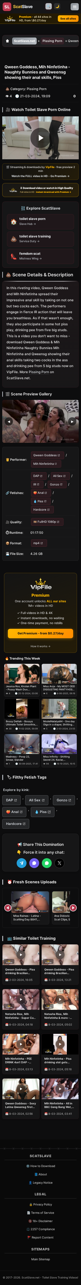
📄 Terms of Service (40, 1212)
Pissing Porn (52, 41)
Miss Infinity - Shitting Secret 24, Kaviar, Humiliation (56, 758)
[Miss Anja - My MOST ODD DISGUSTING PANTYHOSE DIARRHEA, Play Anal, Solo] (59, 674)
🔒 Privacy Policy (40, 1204)
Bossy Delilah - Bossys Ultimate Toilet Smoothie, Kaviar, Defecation (21, 723)
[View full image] (40, 421)
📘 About (40, 1174)
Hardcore (39, 509)
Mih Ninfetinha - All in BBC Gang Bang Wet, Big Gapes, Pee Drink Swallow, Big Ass (58, 1105)
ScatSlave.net (24, 41)
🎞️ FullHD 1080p (44, 522)
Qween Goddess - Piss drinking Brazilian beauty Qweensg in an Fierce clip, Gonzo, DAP (20, 971)
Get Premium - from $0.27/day (41, 633)
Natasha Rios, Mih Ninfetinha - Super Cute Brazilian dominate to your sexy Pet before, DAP (20, 1015)
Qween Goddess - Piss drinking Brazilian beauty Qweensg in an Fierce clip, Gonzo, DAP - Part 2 (59, 971)
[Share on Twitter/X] (59, 863)
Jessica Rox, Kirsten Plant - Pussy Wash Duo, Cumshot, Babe (21, 688)
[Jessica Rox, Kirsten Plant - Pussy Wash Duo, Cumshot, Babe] (21, 674)
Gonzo (54, 484)
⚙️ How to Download (40, 1166)
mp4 (36, 543)
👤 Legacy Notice (41, 1182)
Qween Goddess (45, 455)
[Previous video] (7, 907)
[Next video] (73, 907)
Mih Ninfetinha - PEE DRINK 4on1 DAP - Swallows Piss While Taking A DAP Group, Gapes (19, 1060)
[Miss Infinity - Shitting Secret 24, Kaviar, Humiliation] (59, 744)
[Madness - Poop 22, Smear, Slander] (21, 744)
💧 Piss (38, 501)
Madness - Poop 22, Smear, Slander (18, 758)
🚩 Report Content (40, 1237)
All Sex (57, 476)
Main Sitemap (40, 1259)
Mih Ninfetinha (43, 463)
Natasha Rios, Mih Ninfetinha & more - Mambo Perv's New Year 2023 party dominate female (57, 1015)
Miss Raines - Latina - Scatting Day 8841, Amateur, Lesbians (27, 919)
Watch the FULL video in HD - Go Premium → (40, 176)
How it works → (40, 646)
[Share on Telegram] (22, 863)
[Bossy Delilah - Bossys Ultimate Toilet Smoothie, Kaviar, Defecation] (21, 709)
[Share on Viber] (34, 863)
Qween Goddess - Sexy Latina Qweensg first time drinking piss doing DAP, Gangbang (20, 1105)
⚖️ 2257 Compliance (40, 1229)
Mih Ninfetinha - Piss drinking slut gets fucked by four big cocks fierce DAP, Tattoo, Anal (58, 1060)
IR (34, 484)
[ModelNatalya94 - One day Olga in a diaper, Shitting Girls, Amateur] (59, 709)
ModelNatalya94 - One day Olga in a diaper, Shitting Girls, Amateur (59, 723)
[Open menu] (75, 6)
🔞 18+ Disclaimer (40, 1221)
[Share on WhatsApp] (47, 863)
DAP (36, 476)
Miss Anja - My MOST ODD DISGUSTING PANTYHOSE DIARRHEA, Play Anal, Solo (59, 688)
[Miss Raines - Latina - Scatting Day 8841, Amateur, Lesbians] (30, 902)
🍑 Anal (38, 492)
